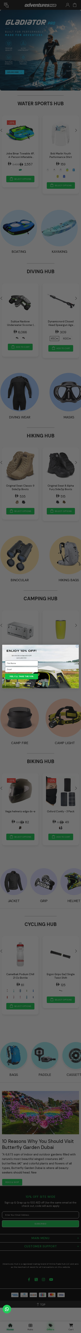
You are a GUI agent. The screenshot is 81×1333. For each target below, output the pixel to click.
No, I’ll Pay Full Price (21, 683)
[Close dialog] (77, 646)
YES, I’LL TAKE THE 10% (21, 676)
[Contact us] (7, 1309)
